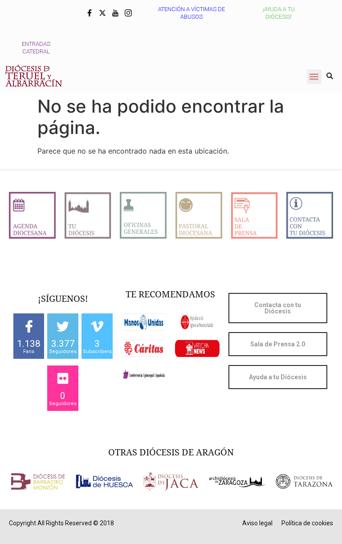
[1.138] (29, 326)
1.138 (29, 343)
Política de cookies (307, 523)
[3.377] (63, 326)
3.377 (63, 343)
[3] (97, 326)
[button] (314, 76)
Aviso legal (257, 523)
